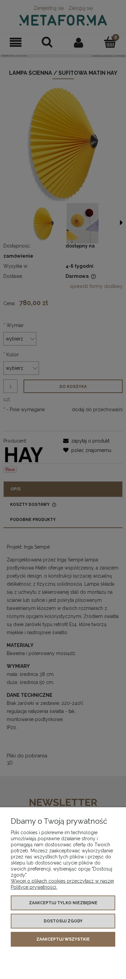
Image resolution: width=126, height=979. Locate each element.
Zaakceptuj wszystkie (63, 939)
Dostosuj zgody (63, 921)
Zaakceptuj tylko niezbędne (63, 903)
